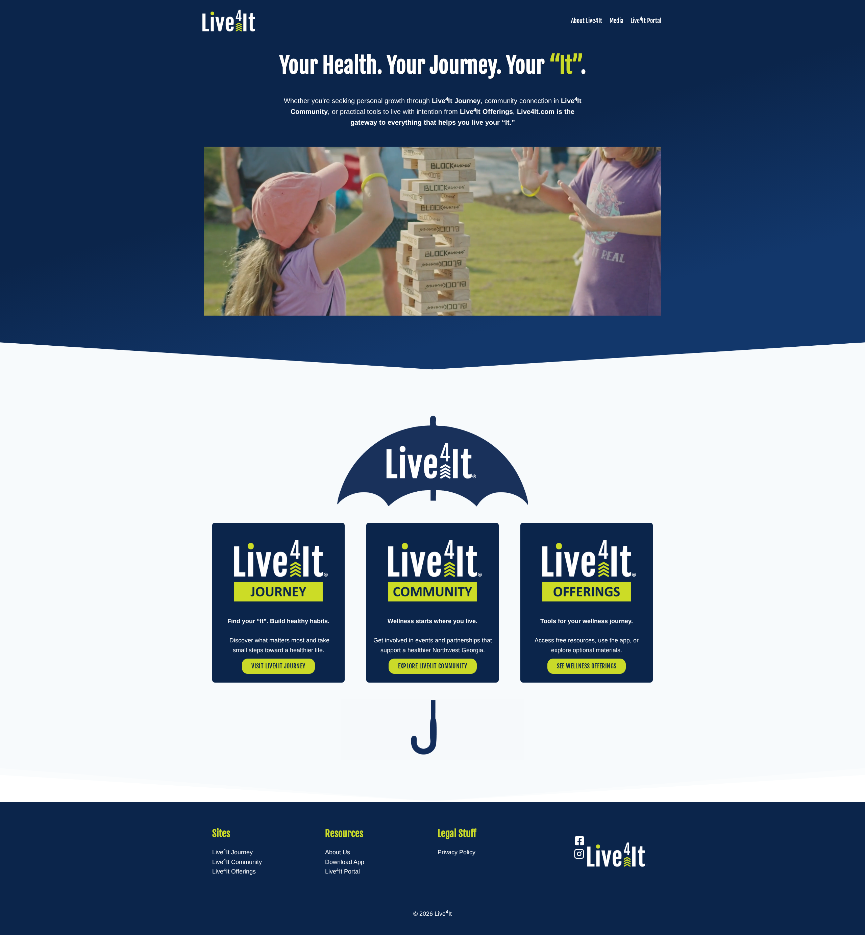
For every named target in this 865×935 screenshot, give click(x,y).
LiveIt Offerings (234, 871)
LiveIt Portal (646, 20)
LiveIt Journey (232, 852)
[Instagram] (579, 852)
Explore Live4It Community (432, 666)
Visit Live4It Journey (278, 666)
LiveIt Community (237, 862)
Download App (344, 862)
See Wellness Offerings (587, 666)
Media (616, 20)
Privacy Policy (456, 852)
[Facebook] (579, 841)
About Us (337, 852)
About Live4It (586, 20)
